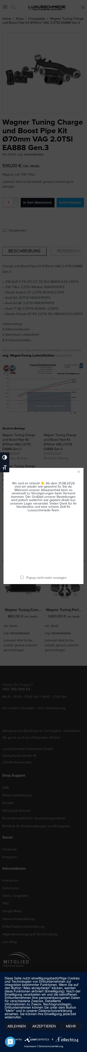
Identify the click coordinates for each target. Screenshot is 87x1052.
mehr (71, 1026)
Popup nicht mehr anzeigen (46, 578)
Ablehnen (16, 1026)
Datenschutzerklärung (51, 1046)
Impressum (30, 1046)
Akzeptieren (44, 1026)
